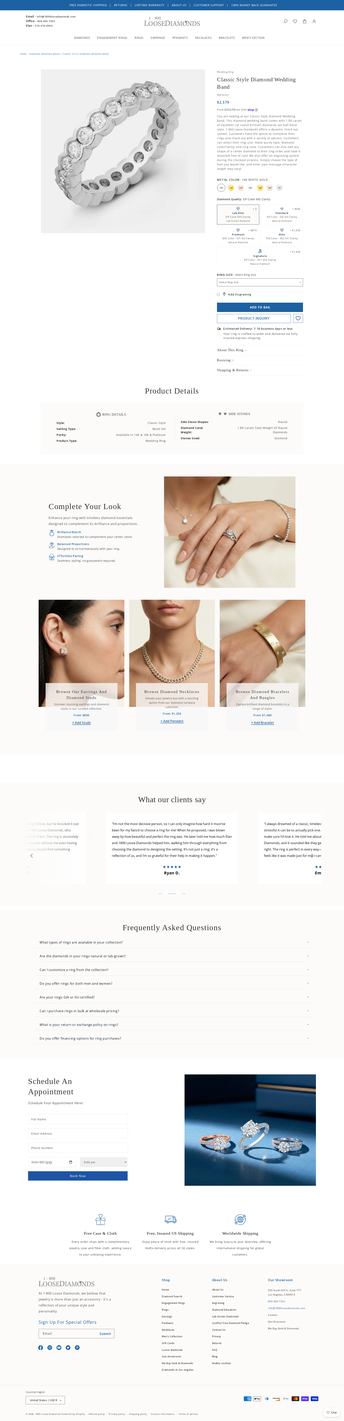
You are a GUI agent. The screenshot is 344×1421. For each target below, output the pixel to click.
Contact (272, 1315)
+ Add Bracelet (262, 722)
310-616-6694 (43, 25)
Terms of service (188, 1413)
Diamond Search (172, 1296)
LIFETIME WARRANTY (149, 5)
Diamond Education (224, 1309)
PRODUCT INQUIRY (254, 318)
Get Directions (276, 1321)
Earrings (167, 1316)
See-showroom (171, 1356)
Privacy (216, 1336)
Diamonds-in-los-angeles (178, 1370)
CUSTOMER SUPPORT (209, 5)
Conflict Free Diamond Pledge (230, 1323)
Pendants (167, 1323)
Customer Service (223, 1296)
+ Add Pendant (172, 721)
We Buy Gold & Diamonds (177, 1363)
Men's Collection (172, 1336)
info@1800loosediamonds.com (56, 16)
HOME (23, 53)
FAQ (214, 1350)
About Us (218, 1289)
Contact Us (219, 1330)
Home (165, 1289)
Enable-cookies (221, 1363)
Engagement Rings (173, 1303)
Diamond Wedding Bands (44, 53)
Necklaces (168, 1330)
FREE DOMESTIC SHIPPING (88, 5)
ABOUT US (179, 5)
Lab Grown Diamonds (225, 1316)
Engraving (218, 1303)
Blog (215, 1356)
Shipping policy (138, 1413)
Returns (217, 1343)
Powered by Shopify (73, 1414)
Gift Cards (168, 1343)
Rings (165, 1309)
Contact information (163, 1413)
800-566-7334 (46, 21)
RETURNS (120, 5)
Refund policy (97, 1413)
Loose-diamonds (172, 1350)
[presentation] (31, 855)
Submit (105, 1334)
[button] (85, 38)
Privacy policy (117, 1413)
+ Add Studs (81, 722)
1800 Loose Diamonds (48, 1414)
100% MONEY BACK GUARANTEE (254, 5)
